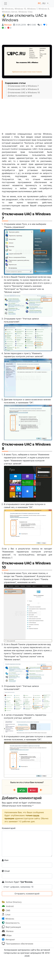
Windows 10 (20, 8)
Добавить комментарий (20, 95)
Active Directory (13, 902)
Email (7, 871)
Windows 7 (32, 8)
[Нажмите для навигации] (5, 3)
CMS (7, 910)
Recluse (8, 24)
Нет (33, 790)
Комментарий (8, 828)
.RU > (44, 3)
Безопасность (12, 923)
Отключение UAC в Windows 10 (24, 92)
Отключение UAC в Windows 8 (23, 89)
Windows (9, 8)
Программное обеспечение (19, 943)
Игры (9, 935)
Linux (7, 914)
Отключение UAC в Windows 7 (23, 86)
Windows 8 (43, 8)
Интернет (10, 939)
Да (23, 790)
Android (9, 906)
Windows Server (9, 11)
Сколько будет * (18, 882)
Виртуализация (13, 927)
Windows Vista (25, 11)
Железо (9, 931)
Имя (6, 860)
